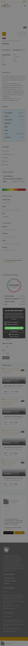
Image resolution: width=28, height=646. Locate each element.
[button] (14, 323)
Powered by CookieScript (14, 336)
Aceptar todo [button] (14, 328)
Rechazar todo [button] (14, 331)
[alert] (14, 323)
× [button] (23, 309)
